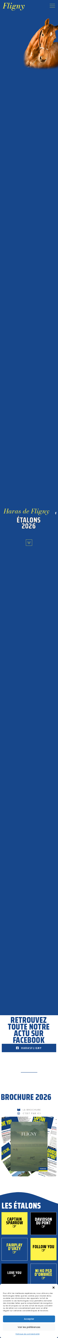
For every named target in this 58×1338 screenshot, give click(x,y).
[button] (53, 1287)
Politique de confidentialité (28, 1334)
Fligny (13, 6)
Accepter (29, 1318)
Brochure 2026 (26, 1097)
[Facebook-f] (55, 513)
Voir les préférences (29, 1327)
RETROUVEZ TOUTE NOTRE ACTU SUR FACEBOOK (29, 1030)
